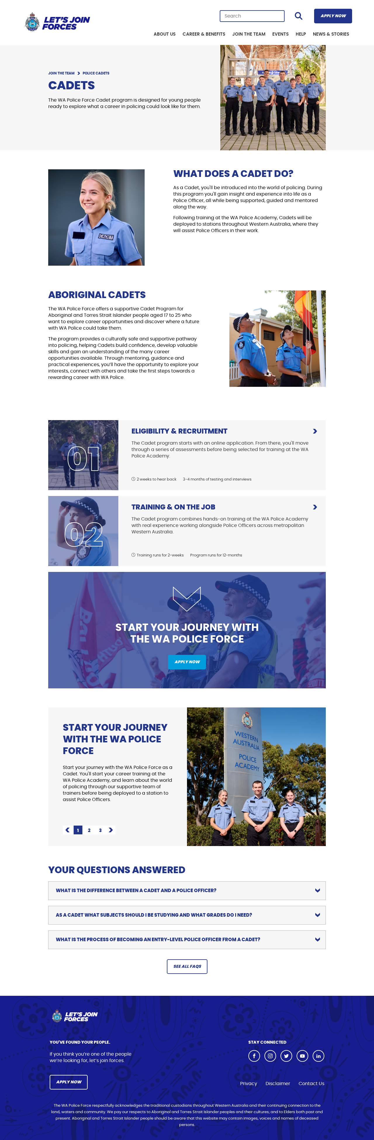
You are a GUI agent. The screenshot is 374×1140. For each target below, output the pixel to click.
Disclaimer (278, 1083)
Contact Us (311, 1083)
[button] (67, 830)
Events (280, 34)
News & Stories (331, 34)
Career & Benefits (204, 34)
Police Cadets (96, 73)
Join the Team (248, 34)
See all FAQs (187, 967)
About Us (165, 34)
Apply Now (333, 16)
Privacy (248, 1083)
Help (301, 34)
